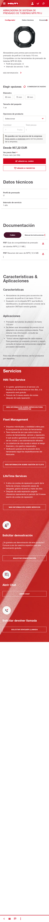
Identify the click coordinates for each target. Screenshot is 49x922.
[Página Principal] (13, 3)
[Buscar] (43, 3)
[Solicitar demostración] (9, 918)
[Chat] (15, 918)
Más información (10, 73)
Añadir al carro (26, 161)
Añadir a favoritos (26, 168)
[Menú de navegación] (4, 3)
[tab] (10, 20)
